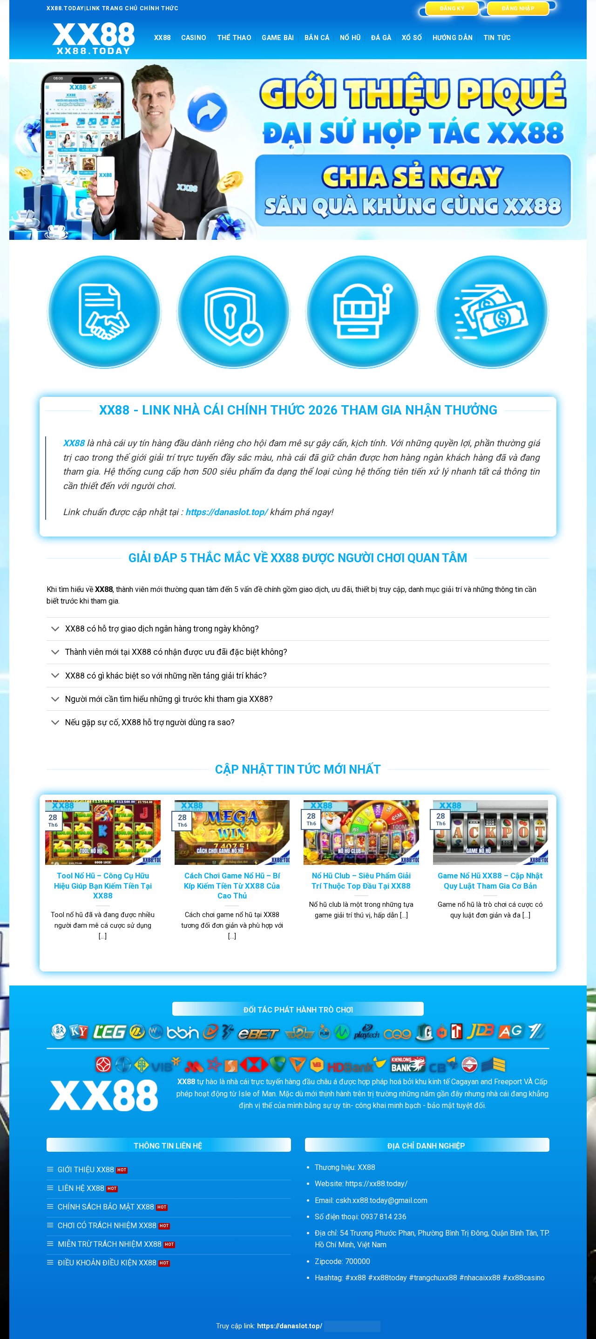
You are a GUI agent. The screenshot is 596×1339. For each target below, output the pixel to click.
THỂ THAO (234, 38)
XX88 (162, 38)
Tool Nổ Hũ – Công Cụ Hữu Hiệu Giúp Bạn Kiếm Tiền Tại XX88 (103, 885)
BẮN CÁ (317, 38)
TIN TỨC (497, 38)
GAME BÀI (278, 38)
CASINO (194, 38)
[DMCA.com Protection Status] (352, 1326)
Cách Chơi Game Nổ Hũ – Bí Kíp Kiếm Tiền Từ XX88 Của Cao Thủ (232, 885)
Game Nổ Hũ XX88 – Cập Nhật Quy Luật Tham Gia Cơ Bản (490, 880)
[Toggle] (56, 630)
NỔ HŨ (350, 38)
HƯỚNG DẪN (453, 38)
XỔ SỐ (412, 38)
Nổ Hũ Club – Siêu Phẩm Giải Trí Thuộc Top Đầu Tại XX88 (361, 880)
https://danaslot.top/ (226, 512)
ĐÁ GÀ (381, 38)
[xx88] (93, 38)
